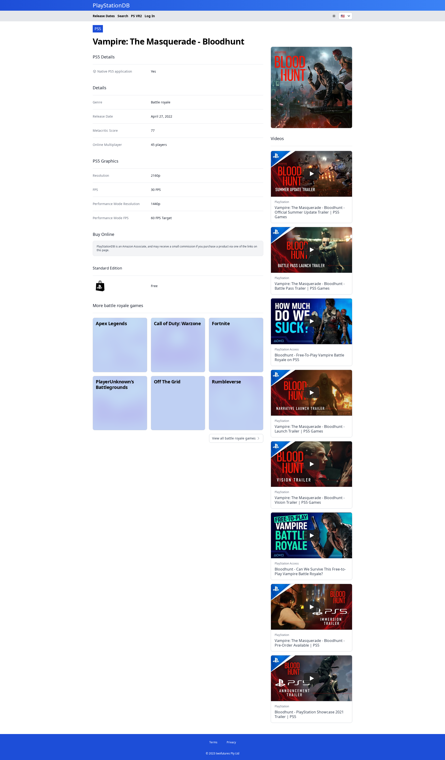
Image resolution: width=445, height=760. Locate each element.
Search (123, 16)
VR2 (136, 16)
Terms (213, 742)
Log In (150, 16)
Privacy (231, 742)
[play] (311, 173)
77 (153, 130)
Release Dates (104, 16)
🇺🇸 (343, 16)
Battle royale (160, 102)
